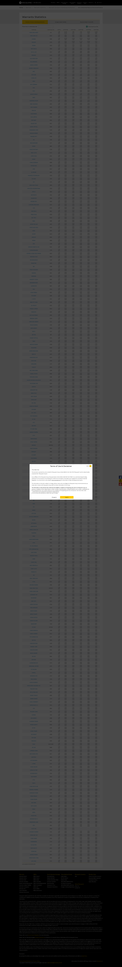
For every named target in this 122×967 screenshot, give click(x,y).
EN (90, 466)
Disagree (54, 497)
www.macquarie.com (56, 480)
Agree (66, 497)
